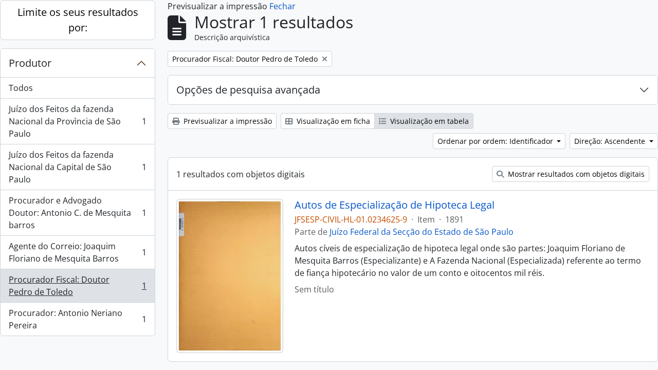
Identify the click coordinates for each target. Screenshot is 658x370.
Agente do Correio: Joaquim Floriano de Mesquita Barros (77, 252)
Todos (21, 88)
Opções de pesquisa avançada (248, 90)
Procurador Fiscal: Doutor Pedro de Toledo (77, 286)
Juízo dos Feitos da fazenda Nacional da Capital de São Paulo (77, 167)
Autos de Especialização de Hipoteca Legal (395, 205)
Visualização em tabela (428, 121)
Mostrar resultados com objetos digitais (575, 174)
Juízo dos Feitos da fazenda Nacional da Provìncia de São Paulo (77, 121)
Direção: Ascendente (610, 141)
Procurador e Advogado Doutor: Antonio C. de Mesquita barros (77, 213)
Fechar (282, 6)
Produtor (30, 63)
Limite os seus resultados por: (77, 19)
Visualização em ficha (332, 121)
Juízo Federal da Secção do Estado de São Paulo (422, 231)
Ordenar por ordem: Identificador (496, 141)
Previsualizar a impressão (226, 121)
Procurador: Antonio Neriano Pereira (77, 319)
